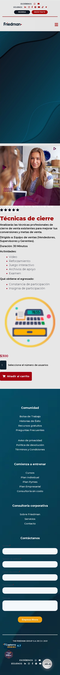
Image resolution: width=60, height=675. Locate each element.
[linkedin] (24, 7)
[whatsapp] (34, 4)
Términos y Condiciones (30, 449)
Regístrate (39, 12)
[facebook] (31, 7)
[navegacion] (55, 25)
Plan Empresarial (30, 486)
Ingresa (22, 12)
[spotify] (34, 7)
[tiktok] (42, 7)
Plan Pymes (30, 481)
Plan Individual (30, 477)
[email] (39, 660)
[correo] (38, 4)
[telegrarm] (47, 663)
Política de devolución (30, 444)
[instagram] (28, 7)
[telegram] (45, 7)
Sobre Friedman (30, 514)
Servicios (30, 518)
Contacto (30, 523)
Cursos (30, 472)
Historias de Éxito (30, 421)
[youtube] (38, 7)
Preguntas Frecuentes (30, 430)
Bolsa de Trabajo (30, 416)
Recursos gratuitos (30, 425)
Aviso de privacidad (30, 440)
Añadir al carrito (18, 376)
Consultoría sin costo (30, 491)
